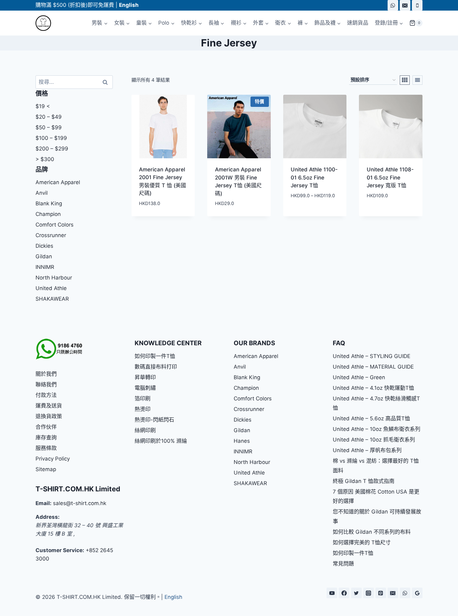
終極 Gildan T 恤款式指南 (363, 481)
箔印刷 (142, 398)
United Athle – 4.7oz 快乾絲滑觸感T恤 (376, 403)
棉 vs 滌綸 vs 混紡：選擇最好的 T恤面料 (376, 466)
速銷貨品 (357, 23)
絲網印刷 (145, 430)
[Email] (405, 5)
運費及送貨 (49, 406)
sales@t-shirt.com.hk (79, 503)
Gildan (44, 256)
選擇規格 (300, 214)
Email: (43, 503)
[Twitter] (356, 593)
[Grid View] (405, 80)
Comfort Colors (55, 225)
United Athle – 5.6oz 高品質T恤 (371, 418)
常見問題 (343, 564)
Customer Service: (60, 550)
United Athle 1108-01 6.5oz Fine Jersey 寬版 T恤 (390, 177)
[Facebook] (344, 593)
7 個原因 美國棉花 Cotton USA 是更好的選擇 (376, 496)
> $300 (45, 159)
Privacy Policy (53, 459)
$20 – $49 (49, 117)
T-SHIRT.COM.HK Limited (78, 489)
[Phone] (417, 5)
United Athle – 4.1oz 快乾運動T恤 (373, 388)
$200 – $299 (52, 149)
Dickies (44, 246)
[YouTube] (332, 593)
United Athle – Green (359, 377)
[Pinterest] (380, 593)
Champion (48, 214)
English (173, 597)
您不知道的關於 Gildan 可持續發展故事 (377, 516)
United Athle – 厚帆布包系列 (367, 450)
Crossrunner (51, 235)
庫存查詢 (46, 437)
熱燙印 (142, 409)
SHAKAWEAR (52, 299)
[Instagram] (368, 593)
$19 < (43, 106)
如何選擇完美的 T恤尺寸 (362, 542)
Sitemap (46, 469)
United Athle (51, 288)
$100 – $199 (51, 138)
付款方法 (46, 395)
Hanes (242, 441)
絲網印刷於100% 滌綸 (161, 441)
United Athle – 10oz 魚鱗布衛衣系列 (376, 429)
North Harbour (54, 278)
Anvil (42, 193)
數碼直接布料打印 (156, 367)
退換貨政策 (49, 416)
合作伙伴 (46, 427)
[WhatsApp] (393, 5)
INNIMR (45, 267)
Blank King (49, 203)
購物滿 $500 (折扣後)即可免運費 (75, 5)
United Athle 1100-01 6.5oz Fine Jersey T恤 (314, 177)
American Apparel (58, 182)
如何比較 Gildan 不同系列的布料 (372, 532)
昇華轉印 (145, 377)
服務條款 (46, 448)
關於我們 (46, 374)
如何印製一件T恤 (155, 356)
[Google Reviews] (417, 593)
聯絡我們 (46, 384)
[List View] (417, 80)
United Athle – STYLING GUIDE (371, 356)
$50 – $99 (49, 127)
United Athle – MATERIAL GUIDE (373, 367)
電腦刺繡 (145, 388)
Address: (48, 517)
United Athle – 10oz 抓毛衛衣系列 (374, 440)
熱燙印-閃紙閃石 (154, 420)
